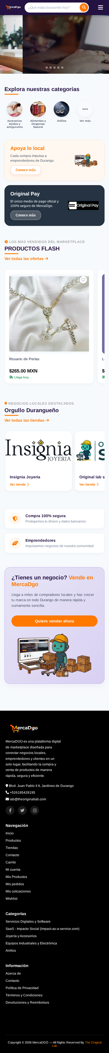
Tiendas (12, 848)
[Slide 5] (62, 67)
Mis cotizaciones (18, 891)
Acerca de (13, 973)
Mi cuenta (13, 869)
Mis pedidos (15, 884)
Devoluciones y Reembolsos (27, 1002)
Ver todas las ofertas (24, 258)
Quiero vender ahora (54, 621)
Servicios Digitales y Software (28, 921)
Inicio (10, 833)
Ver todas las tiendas (24, 420)
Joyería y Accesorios (21, 936)
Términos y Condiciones (24, 995)
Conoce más (26, 170)
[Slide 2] (50, 67)
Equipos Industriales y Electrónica (31, 943)
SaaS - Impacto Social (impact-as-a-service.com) (42, 929)
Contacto (12, 855)
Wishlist (11, 899)
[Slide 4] (58, 67)
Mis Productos (16, 877)
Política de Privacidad (22, 988)
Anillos (11, 950)
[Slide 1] (47, 67)
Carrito (11, 862)
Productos (13, 840)
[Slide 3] (54, 67)
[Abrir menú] (101, 8)
